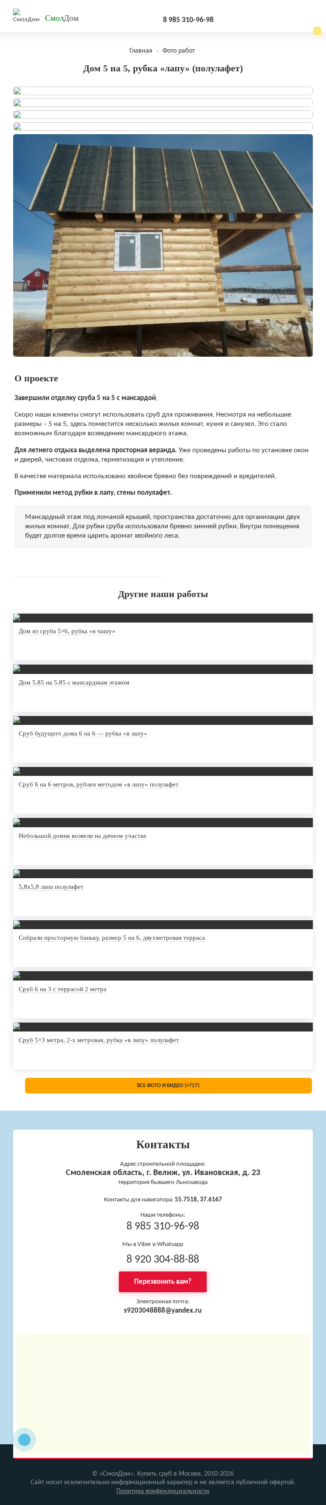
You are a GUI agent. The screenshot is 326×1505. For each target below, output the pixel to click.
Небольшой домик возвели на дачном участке (82, 835)
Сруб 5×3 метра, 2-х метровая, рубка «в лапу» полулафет (99, 1040)
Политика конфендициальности (162, 1491)
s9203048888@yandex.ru (163, 1310)
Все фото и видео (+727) (168, 1085)
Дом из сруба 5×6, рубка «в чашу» (67, 631)
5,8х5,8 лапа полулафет (51, 886)
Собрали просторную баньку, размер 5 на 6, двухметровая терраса (112, 937)
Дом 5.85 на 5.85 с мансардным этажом (74, 682)
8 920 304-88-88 (162, 1259)
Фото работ (179, 51)
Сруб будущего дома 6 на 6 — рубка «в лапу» (83, 733)
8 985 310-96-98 (188, 20)
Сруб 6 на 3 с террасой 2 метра (63, 989)
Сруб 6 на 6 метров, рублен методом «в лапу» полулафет (99, 784)
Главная (140, 51)
